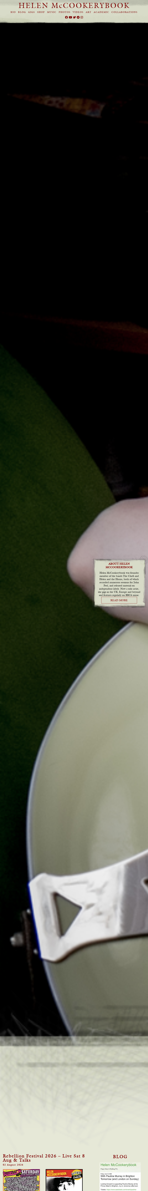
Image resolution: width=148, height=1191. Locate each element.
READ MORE (119, 600)
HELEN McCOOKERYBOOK (74, 5)
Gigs (31, 12)
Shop (41, 12)
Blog (22, 12)
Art (88, 12)
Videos (78, 12)
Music (51, 12)
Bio (13, 12)
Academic (101, 12)
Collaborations (124, 12)
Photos (64, 12)
